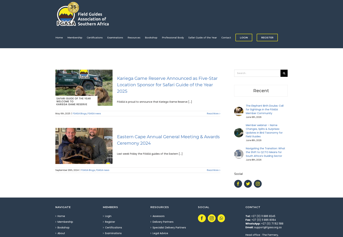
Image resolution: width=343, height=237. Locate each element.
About (61, 233)
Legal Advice (160, 233)
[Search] (64, 59)
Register (110, 222)
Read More (212, 113)
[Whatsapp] (221, 218)
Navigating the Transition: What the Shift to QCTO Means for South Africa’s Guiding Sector (265, 152)
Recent (261, 90)
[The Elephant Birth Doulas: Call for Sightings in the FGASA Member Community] (238, 108)
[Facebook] (238, 184)
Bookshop (63, 227)
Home (61, 216)
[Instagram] (258, 184)
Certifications (113, 227)
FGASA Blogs (80, 113)
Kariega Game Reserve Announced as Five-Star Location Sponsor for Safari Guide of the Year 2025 (167, 85)
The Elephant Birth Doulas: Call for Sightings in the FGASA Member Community (265, 109)
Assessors (159, 216)
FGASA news (94, 113)
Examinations (113, 233)
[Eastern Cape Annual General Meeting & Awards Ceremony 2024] (84, 146)
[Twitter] (248, 184)
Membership (65, 222)
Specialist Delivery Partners (169, 227)
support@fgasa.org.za (268, 227)
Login (108, 216)
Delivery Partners (163, 222)
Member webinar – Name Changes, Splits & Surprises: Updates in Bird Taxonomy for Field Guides (264, 130)
